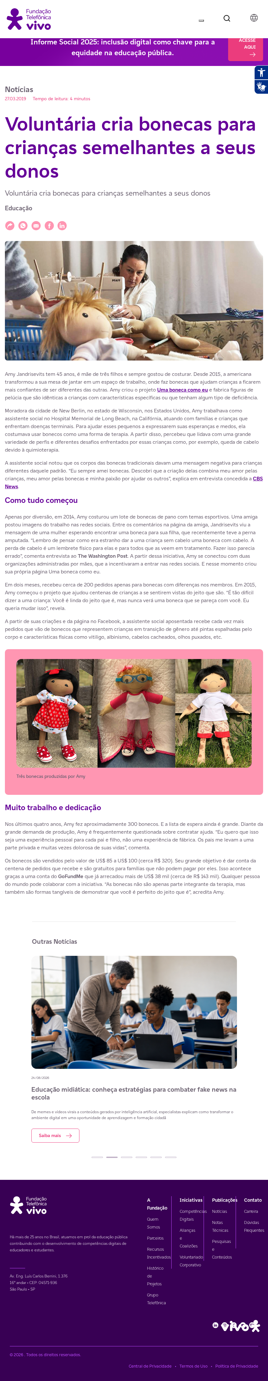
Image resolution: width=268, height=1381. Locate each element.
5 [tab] (156, 1157)
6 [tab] (170, 1157)
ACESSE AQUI (247, 43)
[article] (134, 633)
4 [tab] (141, 1157)
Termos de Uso (193, 1366)
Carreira (251, 1211)
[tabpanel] (134, 1049)
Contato (253, 1200)
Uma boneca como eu (182, 389)
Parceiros (155, 1238)
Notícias (219, 1211)
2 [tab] (112, 1157)
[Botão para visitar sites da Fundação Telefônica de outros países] (254, 18)
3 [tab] (126, 1157)
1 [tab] (97, 1157)
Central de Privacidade (150, 1366)
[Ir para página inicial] (29, 18)
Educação (18, 208)
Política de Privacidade (236, 1366)
